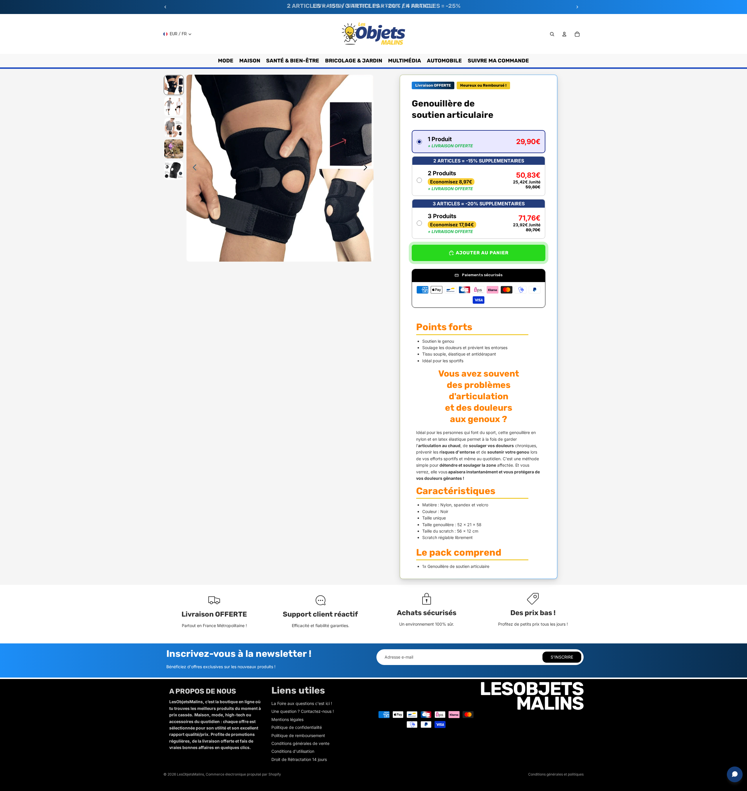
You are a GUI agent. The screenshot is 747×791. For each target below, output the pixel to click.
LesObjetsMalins (190, 774)
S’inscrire (562, 656)
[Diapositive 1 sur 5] (173, 85)
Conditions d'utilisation (292, 751)
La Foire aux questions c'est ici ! (301, 703)
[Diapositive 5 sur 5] (173, 170)
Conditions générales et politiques (556, 774)
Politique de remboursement (298, 735)
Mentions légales (287, 719)
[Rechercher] (552, 34)
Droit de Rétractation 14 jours (299, 759)
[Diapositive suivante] (577, 7)
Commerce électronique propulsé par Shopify (243, 774)
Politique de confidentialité (296, 727)
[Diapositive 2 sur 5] (173, 106)
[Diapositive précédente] (165, 7)
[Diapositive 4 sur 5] (173, 148)
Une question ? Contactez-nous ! (302, 711)
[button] (478, 141)
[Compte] (564, 34)
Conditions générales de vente (300, 743)
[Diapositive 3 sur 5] (173, 127)
